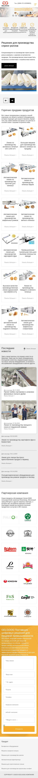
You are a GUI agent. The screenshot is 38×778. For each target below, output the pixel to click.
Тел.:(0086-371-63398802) (22, 3)
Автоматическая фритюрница (10, 759)
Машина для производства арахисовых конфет (16, 768)
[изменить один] (8, 725)
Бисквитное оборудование (9, 746)
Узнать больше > (30, 349)
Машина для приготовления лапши (12, 764)
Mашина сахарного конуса (9, 750)
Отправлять (19, 729)
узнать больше (9, 65)
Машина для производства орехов (12, 755)
